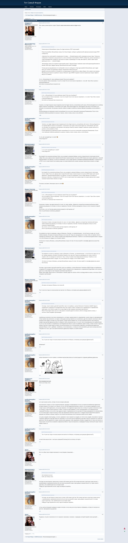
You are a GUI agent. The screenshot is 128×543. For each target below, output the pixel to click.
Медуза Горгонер (30, 189)
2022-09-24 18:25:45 (46, 144)
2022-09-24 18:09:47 (46, 118)
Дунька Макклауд (30, 43)
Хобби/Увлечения (38, 15)
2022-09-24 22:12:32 (46, 469)
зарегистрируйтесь (39, 12)
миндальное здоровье (28, 23)
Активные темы (28, 9)
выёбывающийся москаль (30, 119)
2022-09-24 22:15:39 (46, 514)
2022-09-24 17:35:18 (46, 89)
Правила (50, 6)
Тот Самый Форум (30, 15)
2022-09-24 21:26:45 (46, 216)
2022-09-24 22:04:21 (46, 378)
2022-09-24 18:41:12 (46, 166)
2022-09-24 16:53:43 (46, 22)
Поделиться (41, 22)
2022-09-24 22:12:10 (46, 449)
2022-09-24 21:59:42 (46, 334)
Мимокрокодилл (30, 89)
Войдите (32, 12)
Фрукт (26, 449)
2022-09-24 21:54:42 (46, 279)
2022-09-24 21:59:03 (46, 300)
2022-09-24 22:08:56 (46, 399)
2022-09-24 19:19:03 (46, 189)
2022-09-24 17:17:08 (46, 43)
